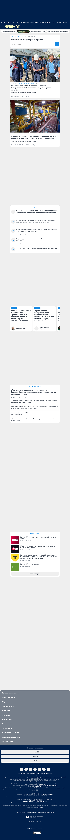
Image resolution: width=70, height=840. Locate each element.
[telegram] (21, 769)
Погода (41, 22)
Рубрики (5, 702)
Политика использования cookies (35, 807)
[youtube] (48, 769)
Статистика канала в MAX (11, 737)
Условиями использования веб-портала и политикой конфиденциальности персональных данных (35, 802)
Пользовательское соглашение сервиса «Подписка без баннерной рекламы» (35, 812)
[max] (39, 769)
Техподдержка (7, 728)
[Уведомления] (64, 26)
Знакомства (34, 22)
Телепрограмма (50, 22)
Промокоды (25, 22)
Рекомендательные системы (35, 810)
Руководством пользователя (35, 800)
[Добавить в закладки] (58, 96)
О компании (6, 715)
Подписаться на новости (10, 693)
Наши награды (7, 719)
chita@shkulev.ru (42, 784)
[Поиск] (60, 26)
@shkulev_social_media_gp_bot (40, 795)
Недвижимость (15, 22)
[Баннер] (23, 31)
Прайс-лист (6, 710)
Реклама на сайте (8, 706)
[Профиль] (68, 26)
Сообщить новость (8, 697)
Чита (12, 36)
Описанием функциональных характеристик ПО (35, 801)
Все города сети (7, 741)
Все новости (5, 22)
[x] (44, 769)
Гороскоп (65, 22)
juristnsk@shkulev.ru (52, 785)
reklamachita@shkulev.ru (47, 794)
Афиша (59, 22)
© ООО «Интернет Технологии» (35, 828)
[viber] (35, 769)
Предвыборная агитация (10, 733)
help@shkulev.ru (39, 786)
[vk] (26, 769)
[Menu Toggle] (2, 26)
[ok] (30, 769)
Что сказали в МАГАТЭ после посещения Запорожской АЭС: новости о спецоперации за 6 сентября (32, 88)
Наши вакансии (7, 724)
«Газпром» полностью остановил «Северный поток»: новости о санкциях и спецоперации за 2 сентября (33, 137)
